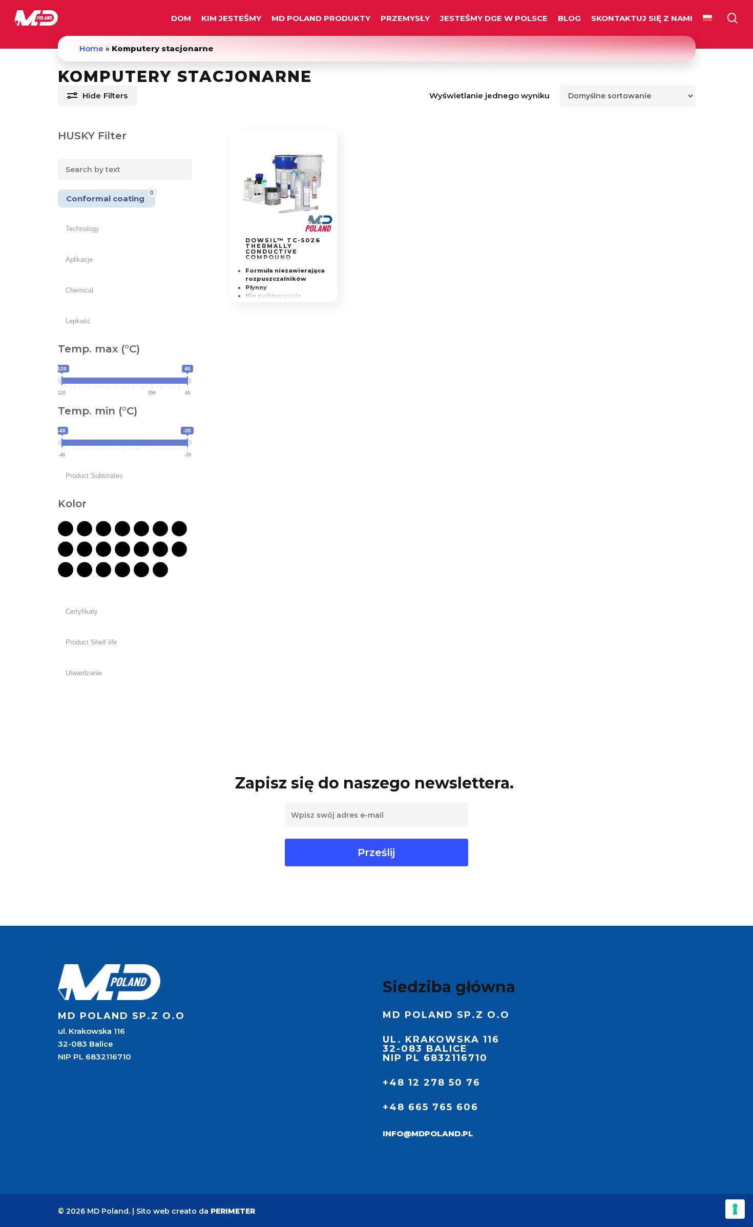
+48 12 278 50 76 (431, 1082)
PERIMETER (233, 1211)
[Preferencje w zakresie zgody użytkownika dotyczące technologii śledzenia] (735, 1209)
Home (91, 48)
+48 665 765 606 (430, 1107)
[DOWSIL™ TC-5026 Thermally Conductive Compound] (284, 184)
